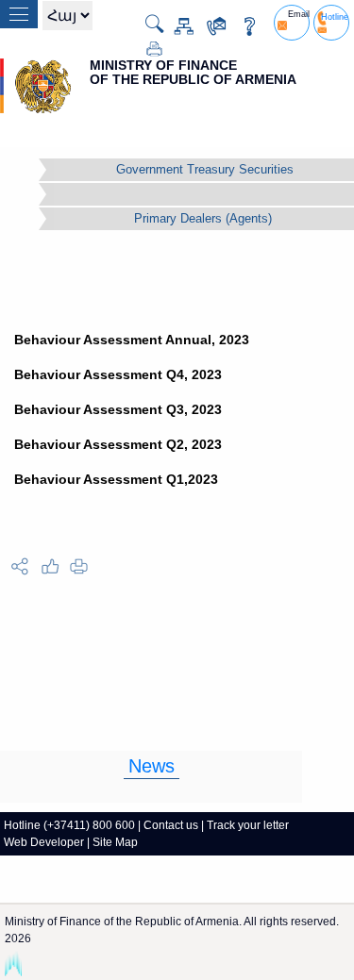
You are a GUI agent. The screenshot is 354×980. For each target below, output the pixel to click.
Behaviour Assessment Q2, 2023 (118, 444)
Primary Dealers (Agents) (203, 218)
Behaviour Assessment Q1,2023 (116, 479)
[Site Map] (176, 25)
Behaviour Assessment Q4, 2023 (118, 374)
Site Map (115, 842)
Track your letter (248, 825)
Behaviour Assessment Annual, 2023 (131, 339)
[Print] (146, 47)
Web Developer (44, 842)
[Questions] (242, 25)
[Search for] (146, 23)
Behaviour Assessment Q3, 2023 (118, 409)
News (151, 766)
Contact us (170, 825)
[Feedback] (209, 25)
